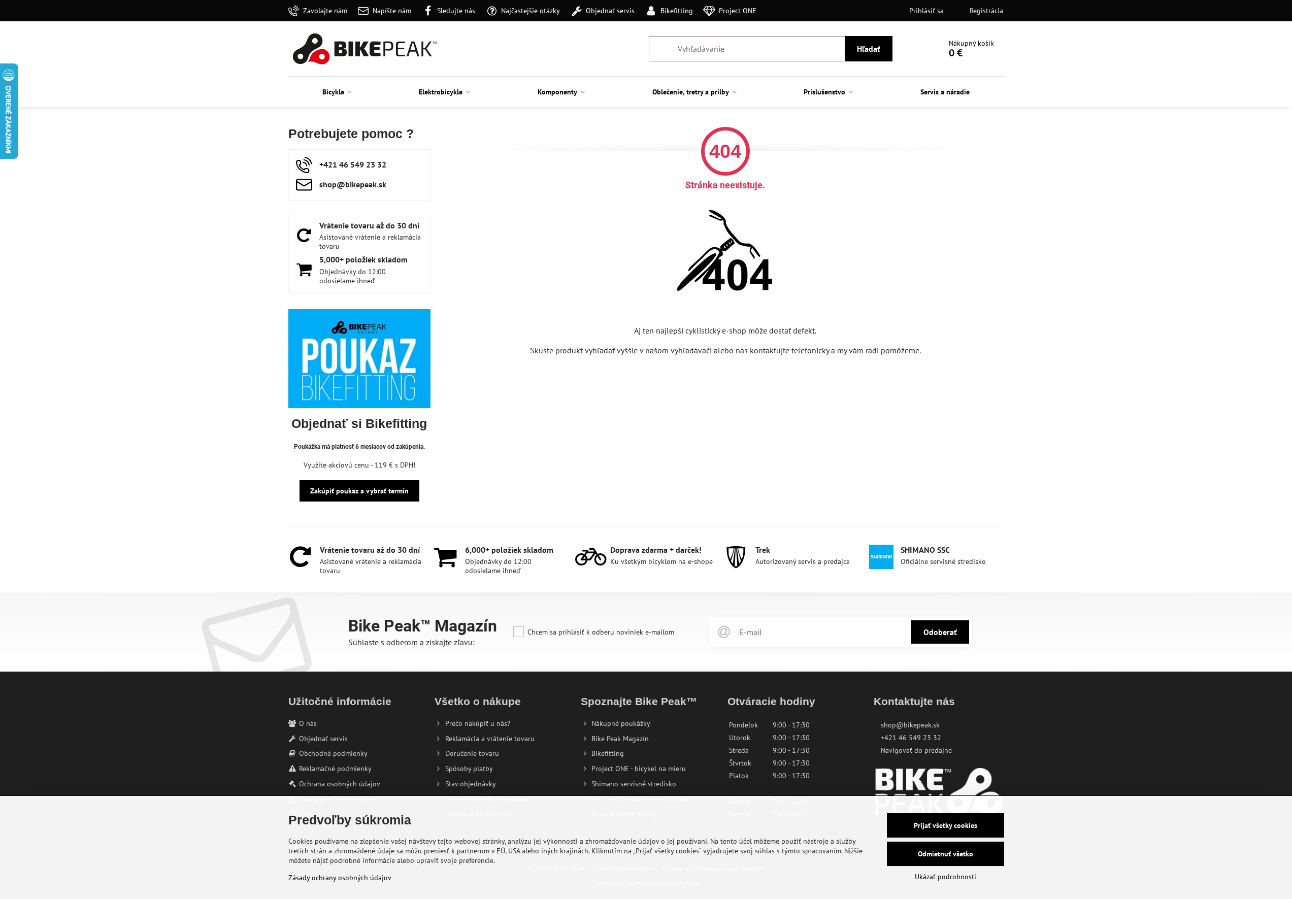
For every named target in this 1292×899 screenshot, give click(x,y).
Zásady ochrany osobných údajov (339, 877)
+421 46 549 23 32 (911, 737)
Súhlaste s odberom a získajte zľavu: (411, 642)
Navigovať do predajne (916, 750)
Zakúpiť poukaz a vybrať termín (359, 490)
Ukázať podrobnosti (945, 876)
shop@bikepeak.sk (910, 724)
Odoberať (940, 632)
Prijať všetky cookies (945, 825)
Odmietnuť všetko (945, 853)
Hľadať (868, 49)
